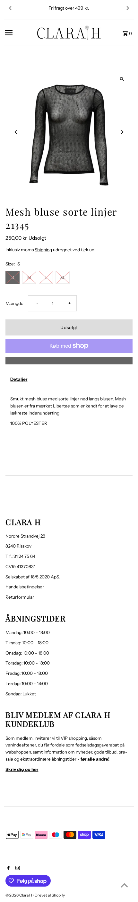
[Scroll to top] (124, 885)
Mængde (14, 303)
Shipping (43, 249)
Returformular (19, 597)
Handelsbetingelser (24, 586)
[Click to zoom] (122, 79)
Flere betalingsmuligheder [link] (69, 360)
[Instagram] (17, 868)
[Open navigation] (18, 33)
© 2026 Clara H (19, 895)
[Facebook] (7, 868)
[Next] (127, 8)
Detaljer (18, 379)
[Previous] (10, 8)
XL (62, 277)
